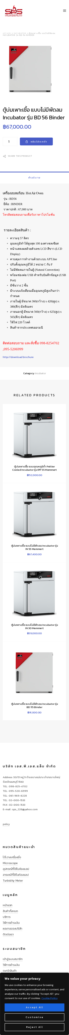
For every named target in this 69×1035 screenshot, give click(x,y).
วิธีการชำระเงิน (11, 922)
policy (6, 824)
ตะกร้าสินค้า (10, 970)
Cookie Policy (49, 998)
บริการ (6, 917)
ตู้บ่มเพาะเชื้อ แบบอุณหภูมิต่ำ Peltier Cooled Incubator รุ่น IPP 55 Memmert (34, 468)
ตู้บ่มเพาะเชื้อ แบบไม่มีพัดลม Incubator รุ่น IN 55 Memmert (34, 547)
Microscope (10, 863)
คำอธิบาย (34, 177)
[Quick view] (19, 473)
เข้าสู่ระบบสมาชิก (13, 959)
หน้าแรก (7, 905)
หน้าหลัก (7, 33)
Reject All (34, 1027)
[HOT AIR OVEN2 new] (34, 70)
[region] (34, 1004)
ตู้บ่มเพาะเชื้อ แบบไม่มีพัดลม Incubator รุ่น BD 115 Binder (34, 705)
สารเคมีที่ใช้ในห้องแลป (16, 874)
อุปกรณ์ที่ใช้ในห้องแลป (16, 869)
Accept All (34, 1007)
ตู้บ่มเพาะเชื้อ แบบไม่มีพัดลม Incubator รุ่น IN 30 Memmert (34, 626)
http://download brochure (18, 357)
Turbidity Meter (13, 880)
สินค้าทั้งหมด (10, 911)
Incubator (20, 33)
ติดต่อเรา (8, 934)
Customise (34, 1017)
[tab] (34, 178)
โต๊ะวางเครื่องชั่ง (12, 857)
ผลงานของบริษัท (12, 928)
